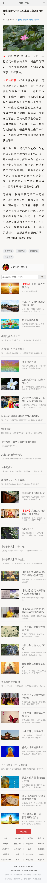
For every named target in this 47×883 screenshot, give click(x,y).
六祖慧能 (17, 838)
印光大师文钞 (6, 859)
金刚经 (5, 843)
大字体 (25, 20)
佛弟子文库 (24, 3)
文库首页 (8, 251)
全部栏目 (21, 251)
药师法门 (17, 849)
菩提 (17, 859)
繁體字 (20, 20)
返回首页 (13, 870)
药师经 (41, 854)
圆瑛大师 (41, 843)
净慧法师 (29, 843)
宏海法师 (41, 859)
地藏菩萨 (5, 849)
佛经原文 (27, 870)
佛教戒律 (41, 849)
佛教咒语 (17, 843)
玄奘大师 (41, 838)
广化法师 (29, 838)
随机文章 (34, 251)
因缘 (17, 854)
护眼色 (31, 20)
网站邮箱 (33, 870)
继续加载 (23, 832)
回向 (6, 838)
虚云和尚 (29, 854)
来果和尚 (5, 854)
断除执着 (29, 859)
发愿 (29, 849)
